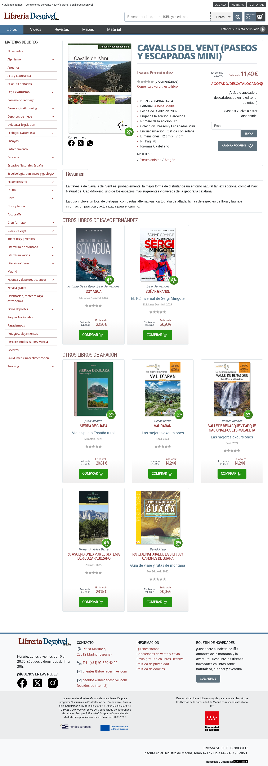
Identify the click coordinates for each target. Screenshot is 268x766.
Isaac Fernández (155, 72)
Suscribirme (208, 678)
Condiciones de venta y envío (158, 654)
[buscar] (237, 16)
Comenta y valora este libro (157, 86)
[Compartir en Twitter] (80, 142)
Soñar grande (158, 291)
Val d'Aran (162, 426)
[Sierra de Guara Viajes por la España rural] (93, 389)
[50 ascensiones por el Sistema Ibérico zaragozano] (93, 517)
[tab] (75, 175)
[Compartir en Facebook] (71, 142)
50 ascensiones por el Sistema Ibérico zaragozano (93, 556)
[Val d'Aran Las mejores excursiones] (163, 389)
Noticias (238, 4)
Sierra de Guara (93, 426)
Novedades (15, 51)
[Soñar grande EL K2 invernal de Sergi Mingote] (157, 254)
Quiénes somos (13, 4)
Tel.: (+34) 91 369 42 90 (99, 662)
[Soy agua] (93, 254)
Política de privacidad (153, 664)
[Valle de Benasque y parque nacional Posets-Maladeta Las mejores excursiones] (232, 389)
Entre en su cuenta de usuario (240, 29)
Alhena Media (164, 106)
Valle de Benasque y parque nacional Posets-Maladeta (232, 428)
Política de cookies (151, 669)
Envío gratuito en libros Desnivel (73, 4)
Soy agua (93, 291)
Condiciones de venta (38, 4)
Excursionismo (150, 160)
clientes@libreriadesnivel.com (104, 671)
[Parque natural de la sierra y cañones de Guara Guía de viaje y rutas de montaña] (158, 517)
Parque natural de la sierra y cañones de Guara (157, 556)
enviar (249, 133)
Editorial (257, 4)
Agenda (220, 4)
